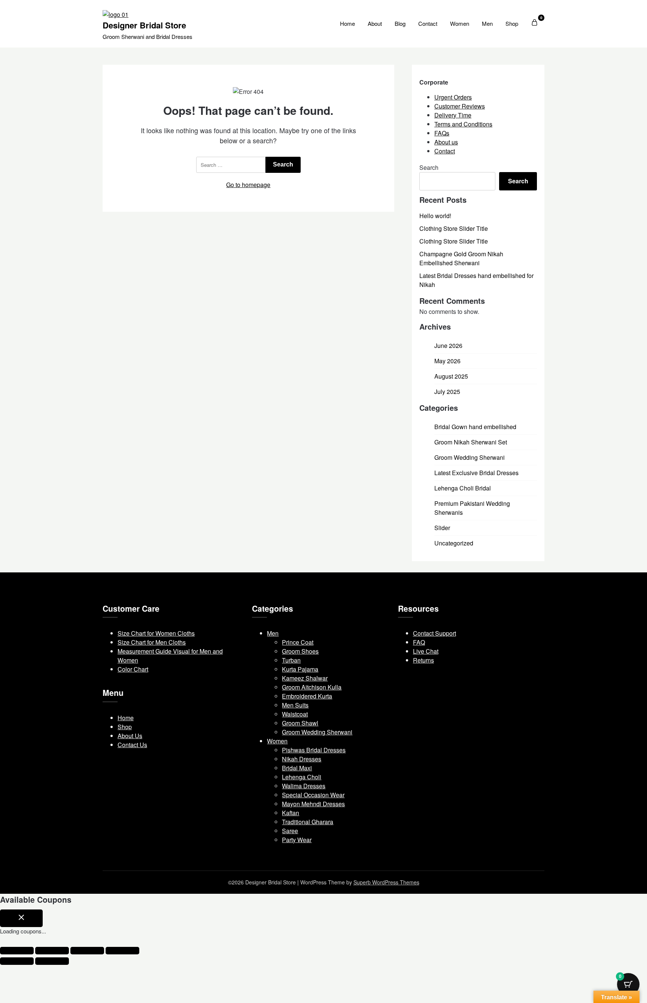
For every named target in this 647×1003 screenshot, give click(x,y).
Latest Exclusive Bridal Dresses (476, 472)
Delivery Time (452, 115)
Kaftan (290, 812)
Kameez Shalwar (305, 678)
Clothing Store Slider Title (453, 228)
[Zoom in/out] (17, 950)
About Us (130, 735)
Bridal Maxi (297, 768)
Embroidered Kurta (307, 696)
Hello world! (435, 215)
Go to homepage (248, 184)
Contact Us (132, 744)
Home (347, 23)
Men (487, 23)
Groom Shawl (300, 723)
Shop (511, 23)
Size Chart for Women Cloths (156, 633)
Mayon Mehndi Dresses (313, 803)
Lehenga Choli (301, 777)
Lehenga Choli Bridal (462, 488)
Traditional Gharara (307, 821)
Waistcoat (295, 714)
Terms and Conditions (463, 124)
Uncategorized (453, 543)
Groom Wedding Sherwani (469, 457)
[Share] (87, 950)
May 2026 (447, 361)
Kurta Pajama (300, 669)
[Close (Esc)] (122, 950)
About (375, 23)
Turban (291, 660)
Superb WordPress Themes (386, 882)
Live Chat (425, 651)
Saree (290, 830)
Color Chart (133, 669)
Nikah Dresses (301, 759)
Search (428, 167)
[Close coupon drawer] (21, 918)
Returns (423, 660)
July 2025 (447, 391)
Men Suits (295, 705)
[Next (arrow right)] (52, 961)
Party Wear (297, 839)
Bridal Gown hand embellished (475, 426)
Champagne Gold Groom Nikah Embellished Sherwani (461, 258)
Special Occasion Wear (313, 795)
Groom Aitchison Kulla (311, 687)
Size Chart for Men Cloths (152, 642)
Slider (442, 527)
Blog (400, 23)
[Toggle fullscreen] (52, 950)
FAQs (441, 133)
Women (459, 23)
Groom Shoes (300, 651)
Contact (427, 23)
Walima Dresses (303, 786)
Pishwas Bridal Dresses (314, 750)
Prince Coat (297, 642)
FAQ (419, 642)
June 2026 (448, 345)
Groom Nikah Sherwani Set (470, 442)
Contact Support (434, 633)
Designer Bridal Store (144, 25)
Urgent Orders (453, 97)
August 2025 (451, 376)
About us (446, 142)
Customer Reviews (459, 106)
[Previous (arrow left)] (17, 961)
